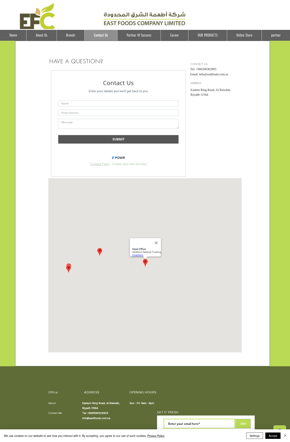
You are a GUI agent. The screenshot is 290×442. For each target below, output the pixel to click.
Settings (255, 436)
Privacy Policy (156, 436)
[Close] (285, 436)
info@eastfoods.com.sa (213, 74)
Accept (273, 436)
